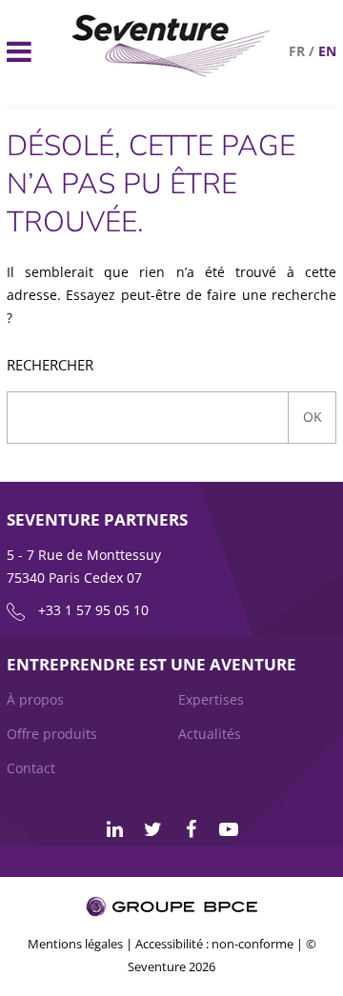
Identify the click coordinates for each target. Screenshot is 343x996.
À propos (35, 699)
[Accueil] (171, 72)
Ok (312, 417)
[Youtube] (229, 829)
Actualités (209, 734)
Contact (31, 768)
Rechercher (50, 365)
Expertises (211, 699)
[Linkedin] (114, 829)
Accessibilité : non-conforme (214, 943)
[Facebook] (191, 829)
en (327, 51)
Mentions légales (75, 943)
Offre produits (52, 734)
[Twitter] (152, 829)
